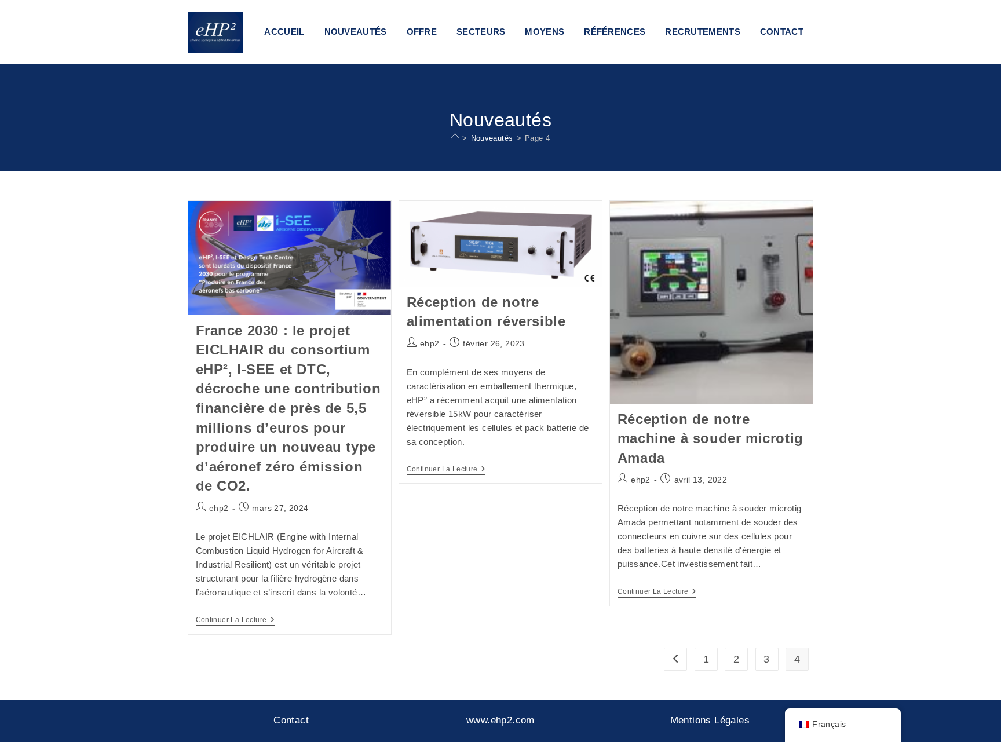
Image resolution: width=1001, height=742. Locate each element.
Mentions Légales (710, 720)
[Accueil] (455, 138)
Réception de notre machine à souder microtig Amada (710, 438)
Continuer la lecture (235, 621)
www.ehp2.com (500, 720)
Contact (291, 720)
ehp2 (219, 508)
